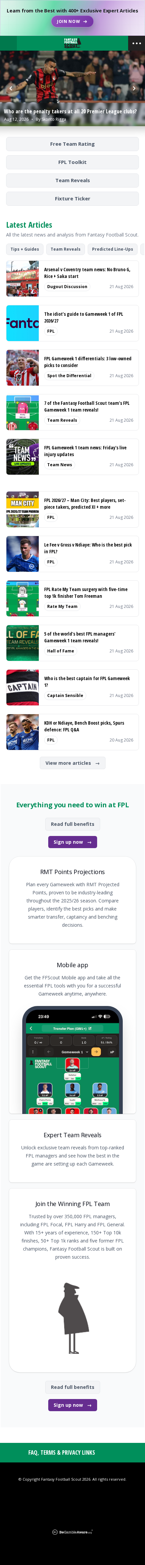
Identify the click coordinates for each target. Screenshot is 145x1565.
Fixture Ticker (72, 198)
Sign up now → (73, 842)
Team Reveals (72, 180)
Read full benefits (72, 824)
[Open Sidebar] (136, 43)
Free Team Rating (72, 143)
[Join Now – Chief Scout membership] (72, 17)
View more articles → (73, 763)
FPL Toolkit (72, 162)
